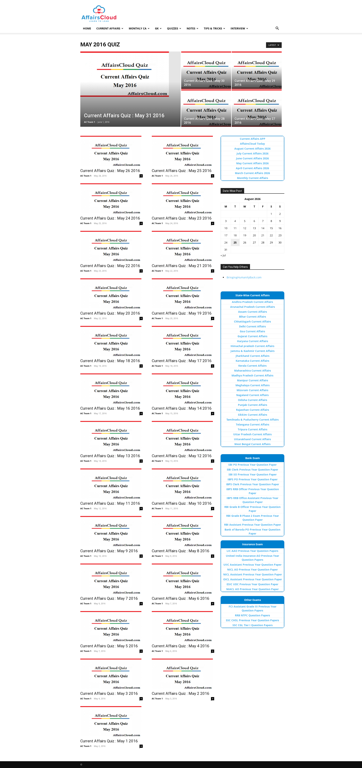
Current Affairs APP (252, 139)
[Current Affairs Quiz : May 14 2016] (183, 388)
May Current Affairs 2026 (252, 163)
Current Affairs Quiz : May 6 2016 (180, 598)
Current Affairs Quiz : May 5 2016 (109, 646)
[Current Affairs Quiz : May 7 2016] (111, 579)
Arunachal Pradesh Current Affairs (252, 307)
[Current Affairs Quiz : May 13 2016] (111, 436)
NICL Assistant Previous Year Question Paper (252, 574)
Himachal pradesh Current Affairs (252, 346)
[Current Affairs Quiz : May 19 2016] (183, 293)
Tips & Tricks (213, 28)
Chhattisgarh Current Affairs (252, 321)
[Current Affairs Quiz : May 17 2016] (183, 341)
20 (254, 235)
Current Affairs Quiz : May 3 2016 (109, 693)
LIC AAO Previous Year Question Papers (252, 551)
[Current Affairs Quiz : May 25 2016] (183, 151)
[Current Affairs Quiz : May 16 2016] (111, 388)
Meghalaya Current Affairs (252, 385)
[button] (277, 29)
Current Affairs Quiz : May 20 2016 (110, 313)
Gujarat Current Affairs (252, 336)
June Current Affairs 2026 (252, 158)
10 (225, 228)
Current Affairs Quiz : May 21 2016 (182, 265)
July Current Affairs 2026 (252, 153)
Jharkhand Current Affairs (252, 356)
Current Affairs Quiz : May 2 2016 (180, 693)
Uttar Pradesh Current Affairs (252, 434)
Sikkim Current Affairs (252, 414)
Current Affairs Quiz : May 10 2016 (182, 503)
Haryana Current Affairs (252, 341)
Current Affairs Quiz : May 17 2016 (182, 361)
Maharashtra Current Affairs (252, 370)
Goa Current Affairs (252, 331)
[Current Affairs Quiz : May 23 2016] (183, 198)
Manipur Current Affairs (252, 380)
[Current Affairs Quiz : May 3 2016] (111, 674)
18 (235, 235)
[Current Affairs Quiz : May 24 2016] (111, 198)
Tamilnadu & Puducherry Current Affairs (252, 419)
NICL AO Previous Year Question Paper (252, 569)
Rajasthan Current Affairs (252, 410)
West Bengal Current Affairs (252, 444)
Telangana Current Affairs (252, 424)
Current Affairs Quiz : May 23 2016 (182, 218)
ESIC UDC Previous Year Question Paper (252, 584)
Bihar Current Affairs (252, 316)
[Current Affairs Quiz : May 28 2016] (206, 108)
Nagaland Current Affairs (252, 395)
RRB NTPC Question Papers (252, 615)
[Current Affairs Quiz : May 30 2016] (206, 70)
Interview (238, 28)
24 (225, 242)
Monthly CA (137, 28)
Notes (191, 28)
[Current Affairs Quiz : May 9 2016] (111, 531)
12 (244, 228)
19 (244, 235)
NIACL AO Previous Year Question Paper (252, 589)
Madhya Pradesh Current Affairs (252, 375)
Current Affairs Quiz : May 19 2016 (182, 313)
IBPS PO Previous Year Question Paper (253, 479)
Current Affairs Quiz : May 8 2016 (180, 551)
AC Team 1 (89, 122)
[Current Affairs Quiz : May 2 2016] (183, 674)
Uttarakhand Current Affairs (252, 439)
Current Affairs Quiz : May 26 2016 (110, 170)
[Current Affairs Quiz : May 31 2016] (130, 74)
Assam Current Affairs (252, 311)
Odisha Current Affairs (252, 400)
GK (157, 28)
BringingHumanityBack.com (244, 277)
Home (87, 28)
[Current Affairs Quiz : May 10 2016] (183, 483)
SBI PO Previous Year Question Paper (252, 464)
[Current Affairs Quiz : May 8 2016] (183, 531)
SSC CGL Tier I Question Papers (252, 625)
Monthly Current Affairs (252, 178)
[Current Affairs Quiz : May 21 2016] (183, 246)
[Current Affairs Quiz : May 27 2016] (257, 108)
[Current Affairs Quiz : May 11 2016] (111, 483)
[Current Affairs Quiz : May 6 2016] (183, 579)
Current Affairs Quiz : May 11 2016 (110, 503)
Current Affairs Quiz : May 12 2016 (182, 456)
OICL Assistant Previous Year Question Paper (252, 579)
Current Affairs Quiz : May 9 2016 (109, 551)
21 (262, 235)
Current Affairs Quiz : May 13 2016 (110, 456)
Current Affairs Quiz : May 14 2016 (182, 408)
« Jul (223, 255)
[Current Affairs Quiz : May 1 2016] (111, 721)
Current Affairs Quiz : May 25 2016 (182, 170)
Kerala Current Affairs (252, 365)
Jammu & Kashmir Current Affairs (253, 351)
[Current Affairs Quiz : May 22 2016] (111, 246)
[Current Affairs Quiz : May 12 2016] (183, 436)
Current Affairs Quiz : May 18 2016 (110, 361)
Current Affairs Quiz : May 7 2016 (109, 598)
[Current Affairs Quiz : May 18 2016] (111, 341)
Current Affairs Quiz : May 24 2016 (110, 218)
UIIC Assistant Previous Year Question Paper (252, 564)
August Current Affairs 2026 (252, 148)
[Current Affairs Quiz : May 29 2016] (257, 70)
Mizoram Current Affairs (252, 390)
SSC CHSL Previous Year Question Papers (252, 620)
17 (225, 235)
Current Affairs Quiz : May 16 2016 (110, 408)
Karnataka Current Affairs (252, 360)
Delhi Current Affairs (252, 326)
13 (254, 228)
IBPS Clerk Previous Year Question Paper (252, 484)
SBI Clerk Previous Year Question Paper (252, 469)
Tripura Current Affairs (252, 429)
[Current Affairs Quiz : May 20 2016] (111, 293)
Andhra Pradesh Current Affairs (252, 302)
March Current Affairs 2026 (252, 173)
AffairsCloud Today (252, 143)
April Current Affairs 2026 (252, 168)
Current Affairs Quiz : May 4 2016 (180, 646)
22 (271, 235)
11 (235, 228)
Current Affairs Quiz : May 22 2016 (110, 265)
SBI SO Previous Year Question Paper (253, 474)
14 (262, 228)
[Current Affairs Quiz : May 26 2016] (111, 151)
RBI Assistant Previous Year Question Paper (252, 524)
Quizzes (172, 28)
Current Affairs (108, 28)
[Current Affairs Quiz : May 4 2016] (183, 626)
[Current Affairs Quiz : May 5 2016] (111, 626)
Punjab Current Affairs (252, 405)
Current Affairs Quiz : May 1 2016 (109, 741)
